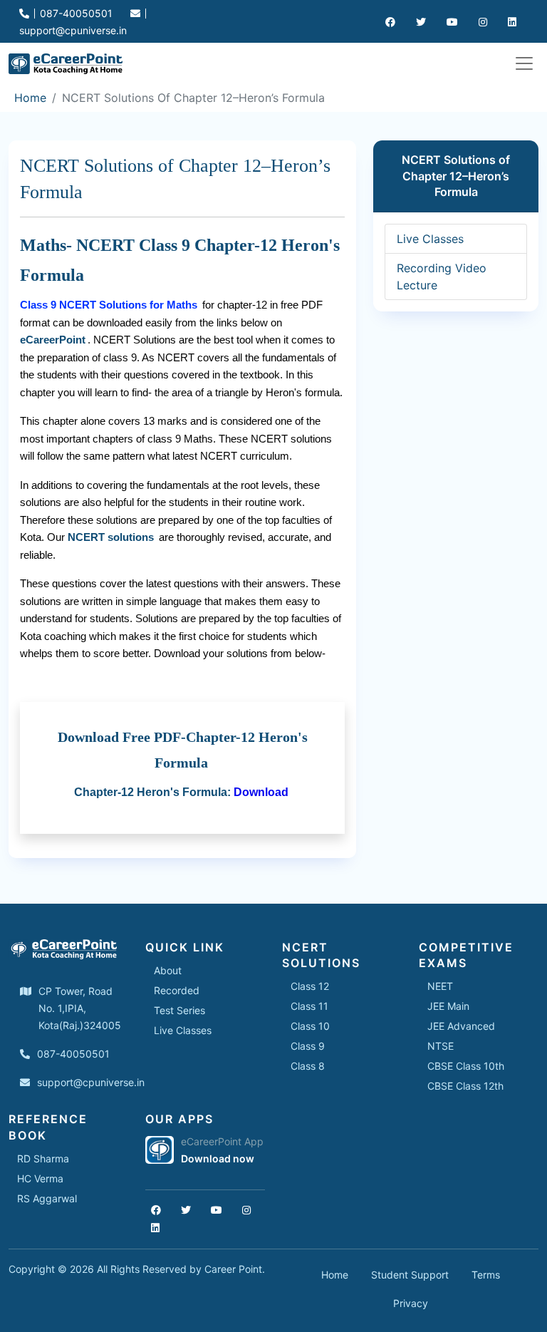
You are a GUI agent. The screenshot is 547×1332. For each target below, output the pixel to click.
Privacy (410, 1303)
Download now (217, 1158)
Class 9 (308, 1046)
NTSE (440, 1046)
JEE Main (448, 1006)
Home (30, 98)
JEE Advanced (461, 1026)
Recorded (176, 990)
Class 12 (310, 986)
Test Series (179, 1010)
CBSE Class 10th (465, 1066)
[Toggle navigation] (524, 63)
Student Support (410, 1275)
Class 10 (310, 1026)
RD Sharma (43, 1158)
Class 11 (309, 1006)
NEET (440, 986)
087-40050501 (75, 13)
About (168, 970)
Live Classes (430, 239)
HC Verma (40, 1178)
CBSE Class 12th (465, 1086)
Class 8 (308, 1066)
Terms (486, 1275)
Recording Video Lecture (441, 276)
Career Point (233, 1269)
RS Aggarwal (47, 1198)
